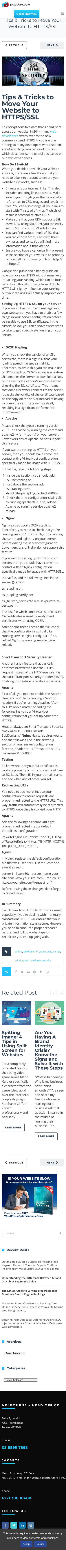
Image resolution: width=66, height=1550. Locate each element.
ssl (16, 960)
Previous (16, 45)
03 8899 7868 (15, 1447)
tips (21, 960)
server (56, 951)
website (46, 960)
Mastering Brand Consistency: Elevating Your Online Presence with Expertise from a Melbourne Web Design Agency (32, 1307)
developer (29, 951)
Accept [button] (26, 1544)
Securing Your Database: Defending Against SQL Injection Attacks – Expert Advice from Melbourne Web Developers (32, 1323)
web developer (33, 960)
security (47, 951)
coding (18, 951)
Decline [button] (40, 1544)
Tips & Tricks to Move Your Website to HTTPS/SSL (28, 107)
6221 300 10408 (16, 1498)
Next (50, 45)
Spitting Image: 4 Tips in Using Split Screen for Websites (14, 1043)
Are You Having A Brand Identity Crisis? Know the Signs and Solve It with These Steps (49, 1050)
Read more (13, 1127)
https (39, 951)
